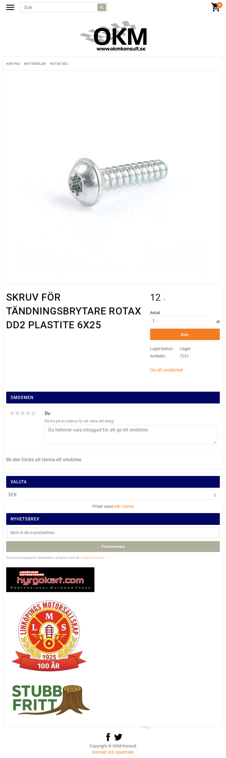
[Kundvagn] (114, 7)
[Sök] (101, 7)
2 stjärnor (17, 413)
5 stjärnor (33, 413)
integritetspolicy (92, 557)
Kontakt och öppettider (113, 752)
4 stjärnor (28, 413)
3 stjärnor (22, 413)
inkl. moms (124, 506)
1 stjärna (12, 413)
